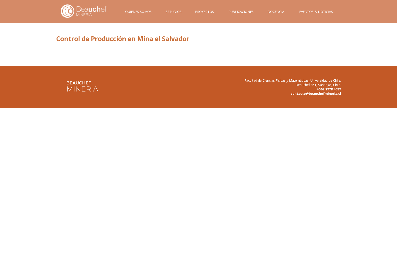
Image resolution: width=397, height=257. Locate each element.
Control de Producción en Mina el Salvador (123, 38)
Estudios (173, 11)
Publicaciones (241, 11)
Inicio (87, 16)
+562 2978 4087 (329, 89)
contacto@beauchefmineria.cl (316, 93)
